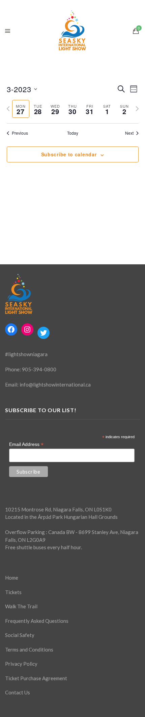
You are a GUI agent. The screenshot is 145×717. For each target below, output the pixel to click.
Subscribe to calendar (69, 154)
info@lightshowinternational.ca (55, 384)
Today (72, 133)
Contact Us (17, 692)
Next (129, 133)
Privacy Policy (21, 664)
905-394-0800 (39, 369)
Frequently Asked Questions (36, 621)
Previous (20, 133)
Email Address (26, 444)
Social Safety (19, 635)
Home (11, 578)
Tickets (13, 592)
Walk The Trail (21, 606)
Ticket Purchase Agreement (36, 678)
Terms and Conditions (29, 649)
